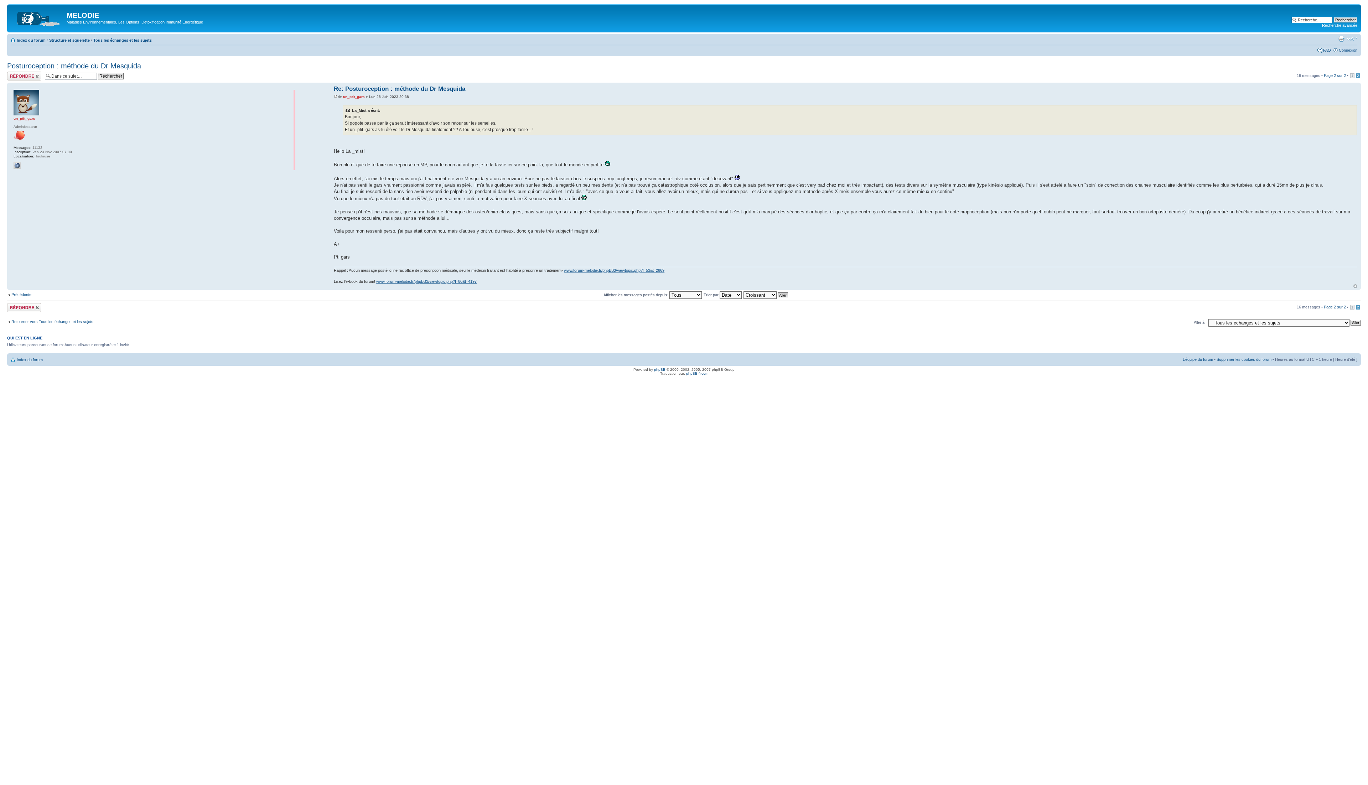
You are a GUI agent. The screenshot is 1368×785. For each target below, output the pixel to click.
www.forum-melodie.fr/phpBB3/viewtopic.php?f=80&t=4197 (426, 281)
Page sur (1335, 75)
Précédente (21, 294)
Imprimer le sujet (1341, 39)
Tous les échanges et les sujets (122, 40)
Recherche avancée (1339, 25)
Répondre (15, 74)
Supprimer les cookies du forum (1244, 359)
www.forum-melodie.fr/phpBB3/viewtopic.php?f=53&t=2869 (614, 270)
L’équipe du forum (1198, 359)
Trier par (712, 295)
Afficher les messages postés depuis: (636, 295)
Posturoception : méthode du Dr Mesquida (74, 66)
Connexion (1348, 50)
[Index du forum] (38, 17)
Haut (1355, 286)
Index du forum (31, 40)
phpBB (659, 369)
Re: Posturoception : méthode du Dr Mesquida (399, 88)
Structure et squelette (69, 40)
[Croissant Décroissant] (766, 295)
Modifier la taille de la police (1352, 39)
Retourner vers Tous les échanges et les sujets (52, 321)
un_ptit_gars (354, 97)
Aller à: (1200, 322)
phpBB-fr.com (697, 373)
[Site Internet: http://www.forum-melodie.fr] (17, 165)
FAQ (1327, 50)
